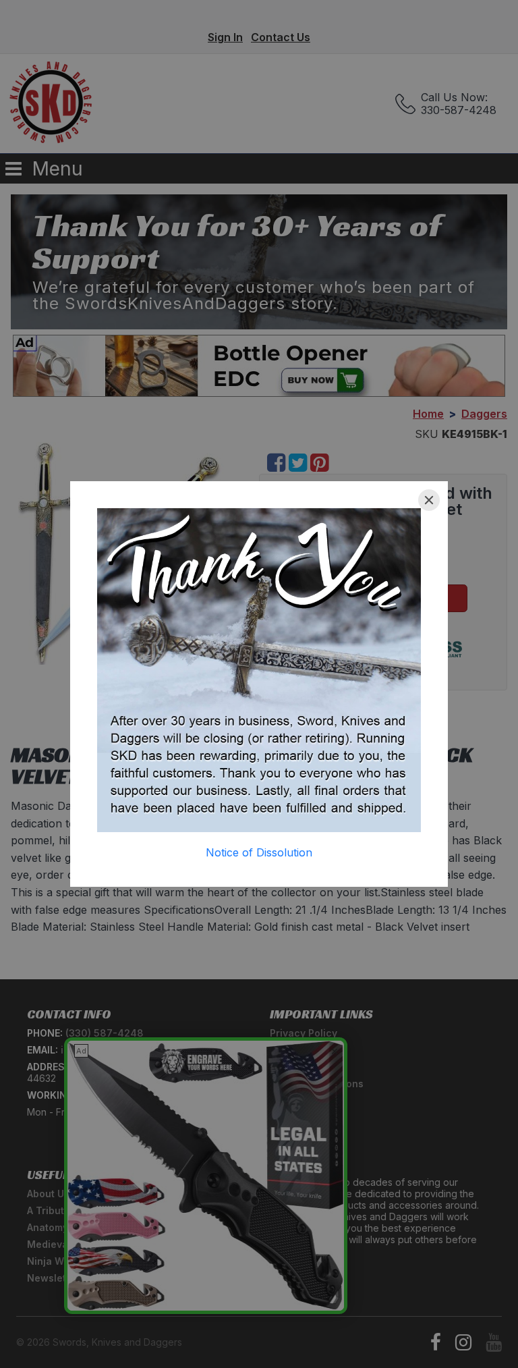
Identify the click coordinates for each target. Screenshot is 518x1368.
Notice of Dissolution (259, 852)
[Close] (429, 500)
